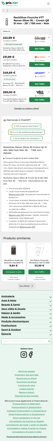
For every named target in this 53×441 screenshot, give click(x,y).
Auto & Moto (8, 300)
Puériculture (9, 325)
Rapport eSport (26, 392)
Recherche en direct (26, 378)
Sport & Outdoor (11, 329)
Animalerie (8, 296)
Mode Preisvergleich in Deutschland (27, 414)
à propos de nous (26, 385)
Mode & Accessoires (13, 317)
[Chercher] (3, 10)
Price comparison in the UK (26, 418)
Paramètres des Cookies (26, 396)
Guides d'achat (26, 389)
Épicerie (6, 333)
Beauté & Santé (10, 304)
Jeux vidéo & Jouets (13, 308)
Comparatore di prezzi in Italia (26, 432)
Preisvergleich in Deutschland (26, 407)
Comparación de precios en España (26, 421)
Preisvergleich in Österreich (26, 404)
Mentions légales (26, 371)
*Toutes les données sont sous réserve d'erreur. (26, 437)
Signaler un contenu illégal (26, 108)
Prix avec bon (10, 79)
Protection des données (26, 375)
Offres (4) (6, 31)
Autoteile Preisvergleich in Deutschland (26, 411)
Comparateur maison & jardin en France (26, 428)
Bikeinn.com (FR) (16, 194)
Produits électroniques (15, 321)
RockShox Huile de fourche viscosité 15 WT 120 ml (13, 261)
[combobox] (29, 10)
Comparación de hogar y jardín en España (26, 425)
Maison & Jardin (10, 313)
